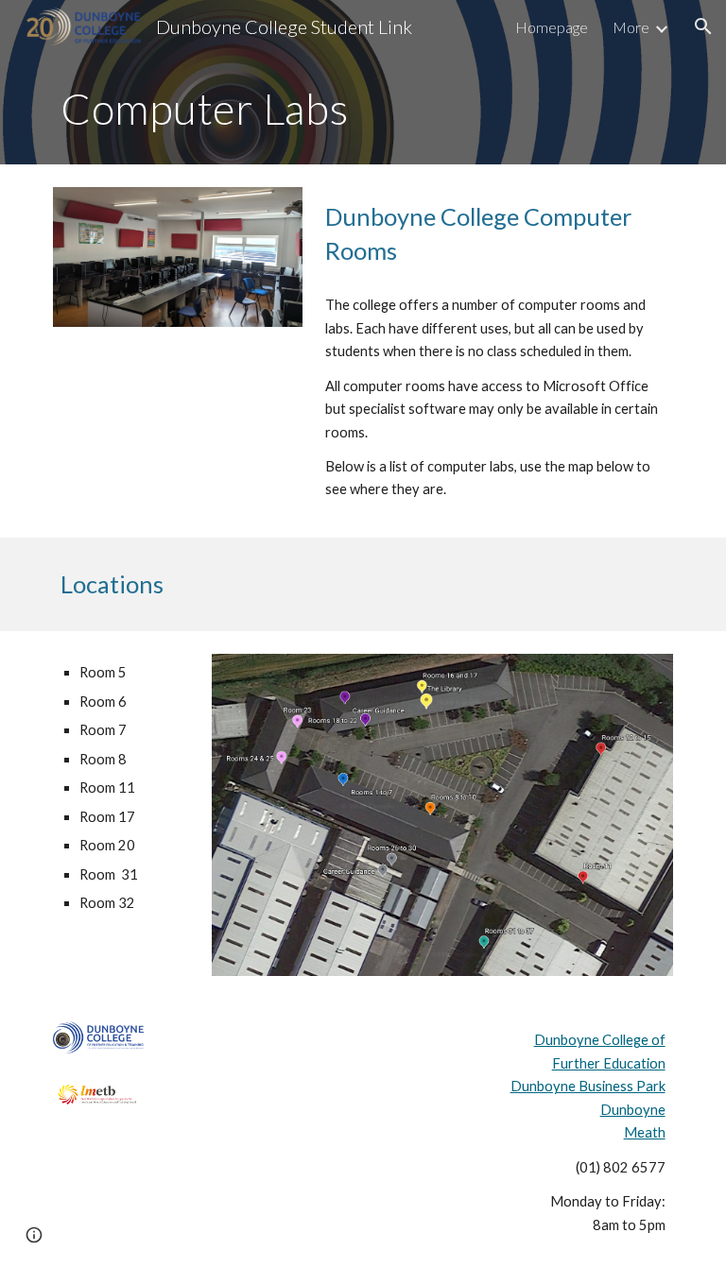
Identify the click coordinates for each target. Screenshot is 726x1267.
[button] (703, 26)
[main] (362, 109)
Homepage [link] (551, 27)
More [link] (631, 27)
